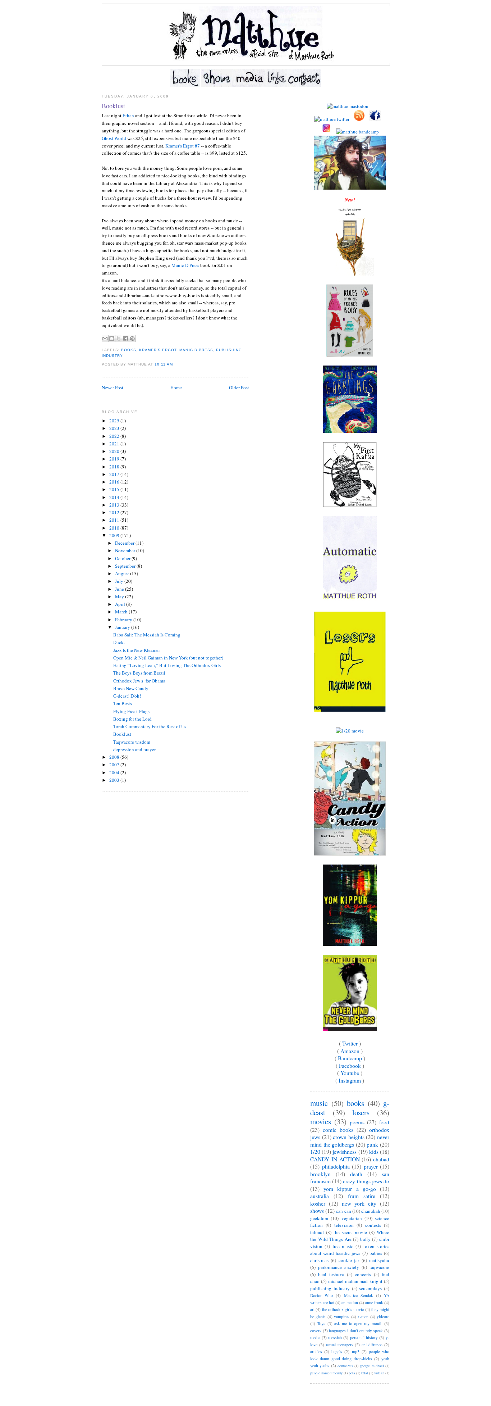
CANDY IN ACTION (335, 1159)
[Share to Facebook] (125, 338)
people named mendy (326, 1372)
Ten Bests (122, 703)
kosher (317, 1203)
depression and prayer (134, 749)
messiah (335, 1337)
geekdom (319, 1218)
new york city (359, 1203)
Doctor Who (321, 1295)
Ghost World (114, 138)
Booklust (113, 105)
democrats (345, 1365)
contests (373, 1225)
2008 (114, 757)
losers (361, 1112)
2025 (114, 420)
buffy (365, 1239)
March (122, 611)
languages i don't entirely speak (356, 1330)
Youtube (349, 1072)
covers (315, 1330)
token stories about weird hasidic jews (349, 1250)
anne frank (374, 1302)
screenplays (370, 1288)
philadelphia (336, 1166)
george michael (372, 1365)
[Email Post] (175, 364)
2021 (114, 443)
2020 (114, 451)
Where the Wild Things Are (349, 1236)
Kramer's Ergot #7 (182, 145)
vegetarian (351, 1218)
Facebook (350, 1065)
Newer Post (112, 387)
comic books (338, 1129)
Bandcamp (350, 1058)
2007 (114, 764)
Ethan (128, 115)
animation (349, 1302)
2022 (114, 436)
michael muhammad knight (355, 1281)
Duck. (119, 642)
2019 (114, 458)
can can (343, 1211)
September (126, 566)
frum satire (361, 1195)
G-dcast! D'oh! (127, 696)
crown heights (348, 1136)
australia (319, 1195)
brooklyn (320, 1174)
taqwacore (379, 1267)
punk (372, 1144)
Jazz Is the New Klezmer (136, 650)
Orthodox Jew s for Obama (139, 680)
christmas (319, 1260)
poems (357, 1122)
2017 (114, 474)
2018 (114, 466)
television (344, 1225)
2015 (114, 489)
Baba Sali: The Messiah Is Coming (146, 634)
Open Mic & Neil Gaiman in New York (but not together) (168, 657)
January (123, 627)
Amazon (349, 1050)
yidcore (383, 1316)
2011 (114, 520)
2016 (114, 482)
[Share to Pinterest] (132, 338)
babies (376, 1253)
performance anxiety (338, 1267)
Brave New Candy (130, 688)
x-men (363, 1316)
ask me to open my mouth (358, 1323)
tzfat (364, 1372)
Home (176, 387)
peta (352, 1372)
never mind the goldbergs (349, 1140)
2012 (114, 512)
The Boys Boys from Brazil (139, 673)
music (319, 1103)
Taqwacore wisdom (131, 742)
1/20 (315, 1151)
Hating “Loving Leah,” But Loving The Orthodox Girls (167, 665)
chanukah (370, 1211)
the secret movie (350, 1232)
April (120, 604)
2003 (114, 780)
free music (342, 1246)
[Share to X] (118, 338)
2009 (114, 535)
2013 (114, 505)
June (120, 589)
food (384, 1122)
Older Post (239, 387)
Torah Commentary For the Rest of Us (149, 726)
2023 (114, 428)
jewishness (344, 1151)
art (312, 1309)
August (122, 573)
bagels (336, 1351)
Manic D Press (185, 265)
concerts (363, 1274)
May (120, 596)
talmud (317, 1232)
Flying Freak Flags (131, 711)
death (356, 1174)
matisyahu (379, 1260)
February (124, 619)
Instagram (350, 1080)
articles (316, 1351)
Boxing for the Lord (132, 719)
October (123, 558)
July (119, 581)
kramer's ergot (157, 350)
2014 (114, 497)
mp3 (355, 1351)
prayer (371, 1166)
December (125, 543)
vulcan (379, 1372)
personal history (364, 1337)
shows (317, 1210)
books (128, 350)
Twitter (350, 1043)
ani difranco (372, 1344)
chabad (381, 1159)
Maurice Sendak (358, 1295)
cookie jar (349, 1260)
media (315, 1337)
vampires (341, 1316)
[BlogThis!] (111, 338)
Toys (321, 1323)
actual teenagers (339, 1344)
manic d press (196, 350)
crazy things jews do (366, 1181)
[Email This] (105, 338)
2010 (114, 528)
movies (320, 1121)
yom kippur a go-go (349, 1188)
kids (373, 1151)
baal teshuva (331, 1274)
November (125, 550)
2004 (114, 772)
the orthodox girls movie (343, 1309)
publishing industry (330, 1288)
